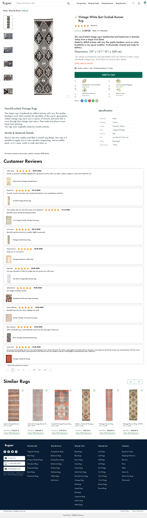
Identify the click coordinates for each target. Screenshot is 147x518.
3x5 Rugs (101, 456)
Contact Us (12, 458)
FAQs (124, 468)
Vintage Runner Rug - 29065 (109, 425)
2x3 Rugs (101, 451)
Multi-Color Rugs (80, 472)
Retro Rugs (31, 472)
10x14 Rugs (102, 476)
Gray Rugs (78, 464)
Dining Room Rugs (57, 460)
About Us (125, 472)
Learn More (85, 86)
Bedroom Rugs (56, 456)
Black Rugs (78, 451)
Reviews (125, 460)
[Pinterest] (16, 452)
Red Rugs (78, 492)
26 (45, 370)
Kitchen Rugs (55, 468)
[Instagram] (8, 452)
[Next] (50, 370)
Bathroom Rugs (56, 464)
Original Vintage (33, 451)
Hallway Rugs (56, 472)
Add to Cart (108, 75)
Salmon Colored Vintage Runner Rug (62, 425)
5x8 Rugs (101, 460)
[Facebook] (5, 452)
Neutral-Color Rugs (81, 476)
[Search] (68, 3)
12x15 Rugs (102, 480)
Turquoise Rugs (80, 496)
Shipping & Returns (128, 456)
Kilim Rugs (31, 456)
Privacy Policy (125, 511)
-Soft (74, 515)
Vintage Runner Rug (82, 425)
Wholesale (126, 480)
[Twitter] (12, 452)
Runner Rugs (102, 484)
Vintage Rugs (81, 3)
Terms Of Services (137, 511)
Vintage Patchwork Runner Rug (133, 425)
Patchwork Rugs (32, 476)
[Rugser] (9, 446)
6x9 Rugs (101, 464)
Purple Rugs (79, 488)
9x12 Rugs (102, 472)
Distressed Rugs (32, 468)
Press (123, 464)
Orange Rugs (79, 480)
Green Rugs (79, 468)
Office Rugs (55, 476)
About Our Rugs (127, 476)
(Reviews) (94, 25)
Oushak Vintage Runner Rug (37, 425)
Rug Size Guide (127, 451)
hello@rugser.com (14, 469)
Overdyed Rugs (32, 464)
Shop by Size (121, 3)
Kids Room (54, 480)
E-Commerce (80, 515)
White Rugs (79, 505)
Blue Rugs (78, 456)
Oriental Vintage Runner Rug (14, 425)
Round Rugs (102, 488)
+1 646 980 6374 (14, 463)
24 (34, 370)
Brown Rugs (79, 460)
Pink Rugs (78, 484)
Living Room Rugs (57, 451)
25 (40, 370)
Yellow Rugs (79, 500)
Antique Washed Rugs (35, 460)
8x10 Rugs (102, 468)
